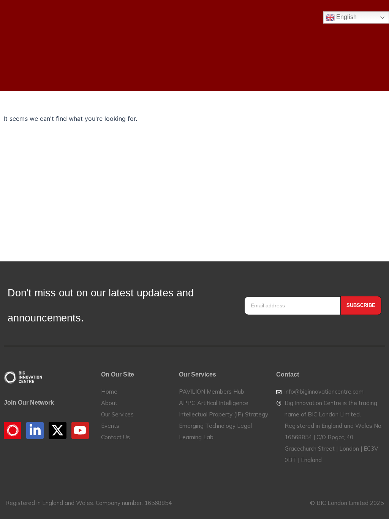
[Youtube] (80, 430)
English (346, 17)
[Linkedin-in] (35, 430)
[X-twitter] (57, 430)
